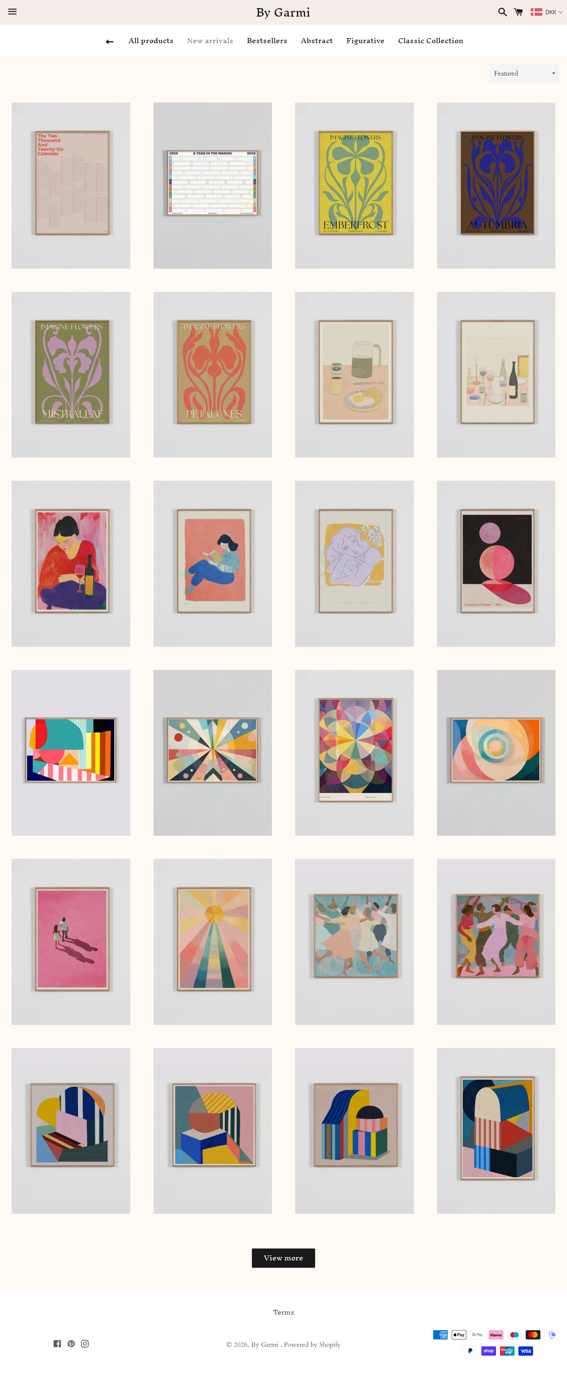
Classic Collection (430, 40)
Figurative (365, 40)
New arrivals (210, 40)
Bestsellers (267, 40)
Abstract (317, 40)
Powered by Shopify (312, 1344)
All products (151, 40)
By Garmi (283, 12)
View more (283, 1257)
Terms (283, 1312)
